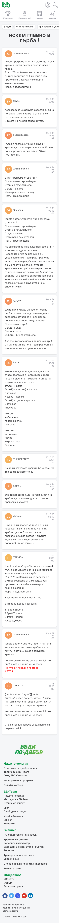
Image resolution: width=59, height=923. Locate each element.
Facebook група (13, 886)
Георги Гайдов (20, 135)
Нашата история (14, 795)
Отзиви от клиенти (15, 803)
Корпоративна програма (19, 780)
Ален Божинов (21, 53)
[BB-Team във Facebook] (5, 895)
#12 (52, 689)
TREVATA (18, 557)
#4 (52, 213)
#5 (53, 304)
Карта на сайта (10, 911)
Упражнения (11, 858)
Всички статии (12, 868)
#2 (53, 138)
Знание (9, 830)
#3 (53, 172)
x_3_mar (17, 300)
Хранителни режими (16, 839)
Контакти (9, 823)
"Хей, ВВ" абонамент (16, 775)
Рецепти (9, 850)
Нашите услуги (15, 763)
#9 (53, 519)
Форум (7, 27)
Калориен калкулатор (17, 843)
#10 (52, 560)
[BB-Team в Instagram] (17, 895)
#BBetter (9, 879)
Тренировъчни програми (19, 855)
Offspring (18, 210)
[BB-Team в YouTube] (24, 895)
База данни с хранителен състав (24, 846)
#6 (53, 366)
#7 (53, 462)
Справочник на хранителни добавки (26, 863)
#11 (52, 638)
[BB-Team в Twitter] (11, 895)
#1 (53, 104)
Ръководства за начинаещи (20, 834)
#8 (53, 489)
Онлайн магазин (13, 785)
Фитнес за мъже (24, 27)
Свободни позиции (15, 811)
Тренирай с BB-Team (16, 771)
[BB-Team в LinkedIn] (30, 895)
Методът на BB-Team (16, 799)
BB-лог (8, 820)
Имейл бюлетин (13, 816)
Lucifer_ (17, 362)
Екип (6, 807)
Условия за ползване (13, 904)
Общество (12, 875)
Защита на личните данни (16, 908)
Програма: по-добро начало (21, 768)
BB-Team (10, 791)
